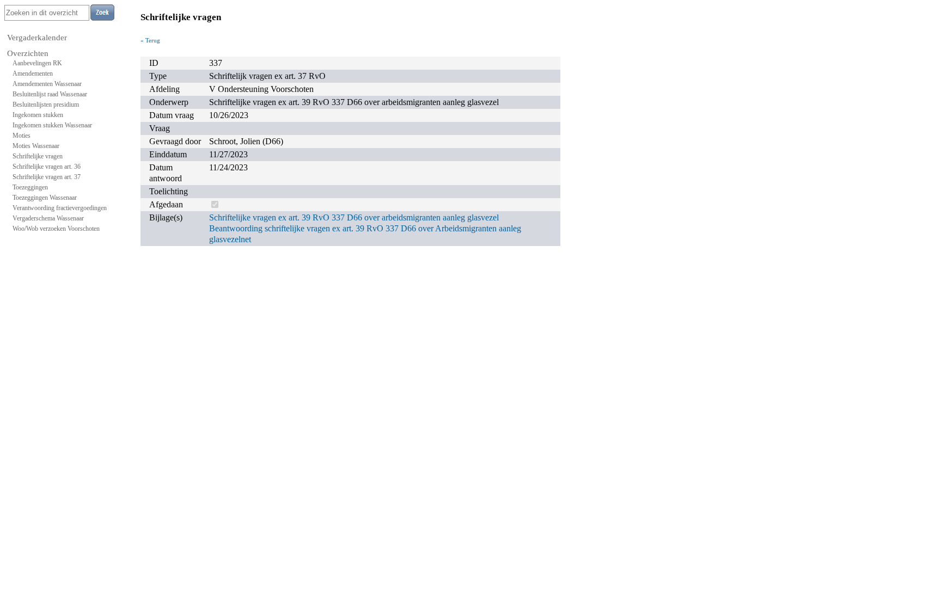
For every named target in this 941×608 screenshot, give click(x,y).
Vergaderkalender (37, 37)
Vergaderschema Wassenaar (48, 218)
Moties (21, 135)
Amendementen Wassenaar (47, 84)
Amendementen (33, 73)
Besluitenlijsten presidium (46, 104)
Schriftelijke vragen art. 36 (47, 166)
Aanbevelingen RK (37, 63)
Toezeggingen (30, 187)
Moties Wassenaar (36, 146)
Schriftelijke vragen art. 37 (47, 177)
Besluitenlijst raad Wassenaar (50, 94)
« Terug (150, 40)
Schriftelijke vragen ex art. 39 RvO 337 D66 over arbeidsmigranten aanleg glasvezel (354, 217)
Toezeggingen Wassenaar (45, 197)
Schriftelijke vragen (38, 156)
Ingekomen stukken (38, 115)
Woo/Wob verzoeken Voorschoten (56, 228)
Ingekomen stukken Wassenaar (52, 125)
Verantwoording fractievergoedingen (60, 208)
